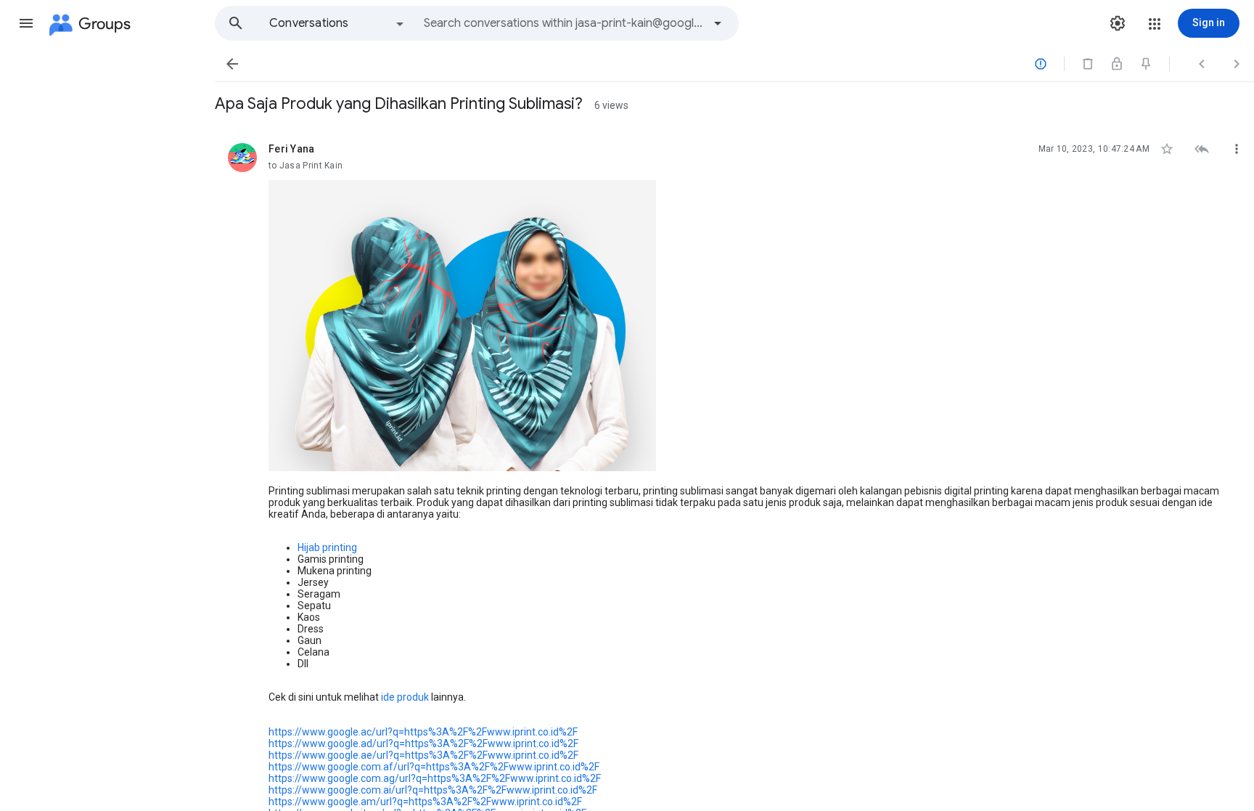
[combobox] (563, 23)
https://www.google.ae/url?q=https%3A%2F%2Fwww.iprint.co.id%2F (423, 755)
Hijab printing (327, 547)
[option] (337, 23)
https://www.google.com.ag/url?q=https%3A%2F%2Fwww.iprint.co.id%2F (435, 778)
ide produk (405, 697)
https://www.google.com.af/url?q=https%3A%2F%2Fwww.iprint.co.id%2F (434, 767)
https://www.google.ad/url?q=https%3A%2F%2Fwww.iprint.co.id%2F (423, 743)
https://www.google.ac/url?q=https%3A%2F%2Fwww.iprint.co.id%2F (423, 732)
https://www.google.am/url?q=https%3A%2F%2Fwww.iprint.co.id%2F (425, 801)
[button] (26, 23)
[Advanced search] (717, 23)
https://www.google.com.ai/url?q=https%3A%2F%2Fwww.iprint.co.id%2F (433, 790)
